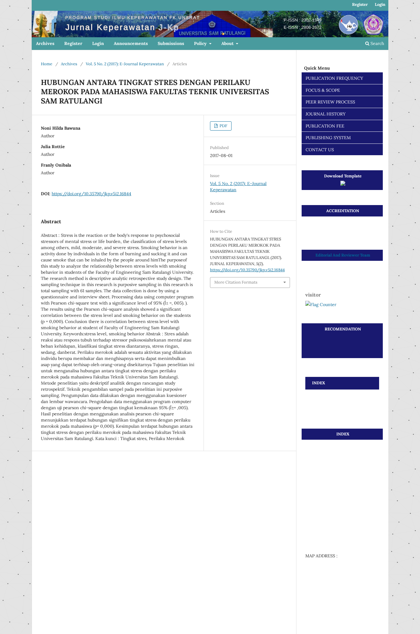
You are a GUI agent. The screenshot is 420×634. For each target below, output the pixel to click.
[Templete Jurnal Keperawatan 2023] (342, 184)
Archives (45, 43)
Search (376, 43)
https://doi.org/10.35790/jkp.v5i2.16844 (91, 193)
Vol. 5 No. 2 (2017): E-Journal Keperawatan (125, 64)
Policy (201, 43)
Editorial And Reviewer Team (342, 255)
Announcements (131, 43)
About (228, 43)
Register (73, 43)
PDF (223, 125)
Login (98, 43)
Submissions (171, 43)
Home (46, 64)
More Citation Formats (235, 282)
